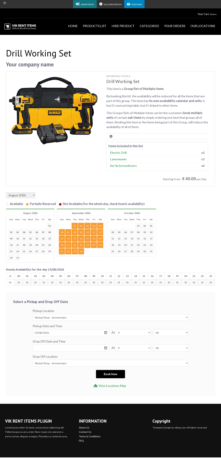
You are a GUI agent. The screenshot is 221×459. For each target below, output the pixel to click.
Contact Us (85, 431)
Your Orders (174, 26)
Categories (149, 26)
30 (11, 257)
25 (24, 251)
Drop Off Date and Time (49, 341)
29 (49, 251)
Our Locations (202, 26)
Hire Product (123, 26)
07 (68, 232)
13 (62, 238)
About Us (84, 427)
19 (100, 238)
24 (17, 251)
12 (100, 232)
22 (75, 245)
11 (94, 232)
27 (37, 251)
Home (73, 26)
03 (87, 225)
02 (81, 225)
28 (43, 251)
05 (100, 225)
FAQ (81, 440)
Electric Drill (118, 152)
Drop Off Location (45, 356)
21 (68, 245)
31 (17, 257)
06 (62, 232)
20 (62, 245)
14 (68, 238)
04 (94, 225)
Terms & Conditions (89, 436)
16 (81, 238)
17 (87, 238)
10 (87, 232)
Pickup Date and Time (47, 326)
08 (75, 232)
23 (11, 251)
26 (30, 251)
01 (75, 225)
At (113, 332)
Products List (94, 26)
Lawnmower (118, 159)
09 (81, 232)
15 (75, 238)
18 (94, 238)
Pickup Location (43, 311)
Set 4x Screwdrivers (123, 166)
